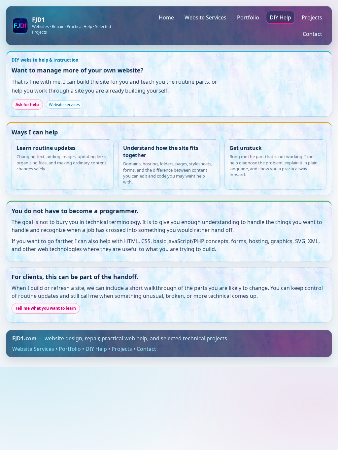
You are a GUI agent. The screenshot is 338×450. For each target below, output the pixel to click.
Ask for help (27, 104)
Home (166, 17)
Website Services (205, 17)
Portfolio (248, 17)
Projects (312, 17)
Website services (64, 104)
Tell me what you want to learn (46, 308)
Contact (312, 34)
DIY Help (280, 17)
